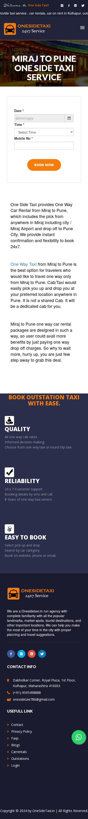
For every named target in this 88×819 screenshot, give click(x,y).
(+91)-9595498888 (27, 692)
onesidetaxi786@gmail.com (34, 699)
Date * (19, 110)
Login (15, 765)
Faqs (15, 738)
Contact (17, 724)
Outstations (20, 758)
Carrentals (19, 752)
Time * (19, 124)
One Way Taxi (24, 264)
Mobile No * (23, 138)
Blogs (15, 745)
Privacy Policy (21, 731)
